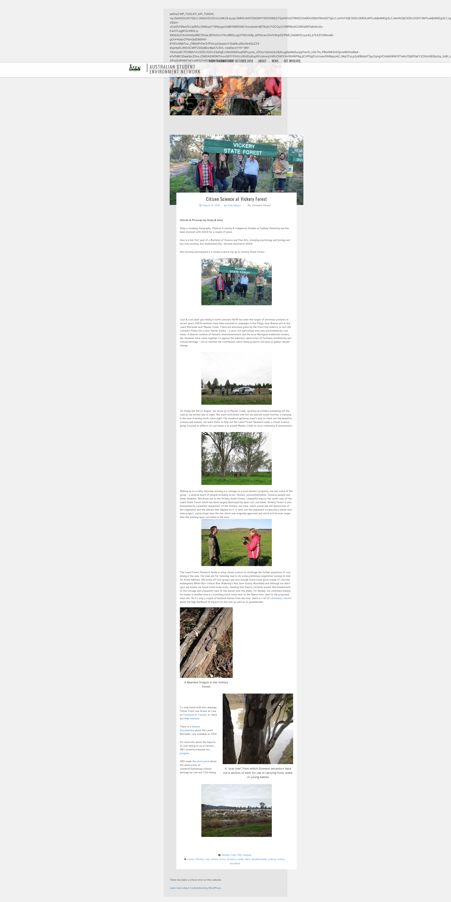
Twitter (202, 714)
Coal (233, 855)
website (194, 718)
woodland (235, 863)
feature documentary (190, 728)
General (247, 855)
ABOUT (262, 61)
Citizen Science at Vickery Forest (236, 198)
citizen (190, 859)
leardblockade (258, 859)
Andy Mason (234, 205)
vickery (281, 859)
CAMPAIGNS (235, 77)
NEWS (275, 61)
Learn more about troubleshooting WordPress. (195, 888)
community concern (280, 598)
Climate (225, 855)
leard (247, 859)
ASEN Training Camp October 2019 (231, 61)
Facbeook (188, 714)
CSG (239, 855)
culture (214, 859)
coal (207, 859)
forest (222, 859)
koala (240, 859)
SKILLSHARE (216, 77)
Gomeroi (231, 859)
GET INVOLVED (292, 61)
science (272, 859)
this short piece (200, 761)
